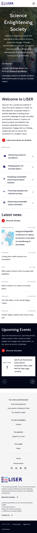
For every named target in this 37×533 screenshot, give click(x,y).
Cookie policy (6, 529)
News (18, 448)
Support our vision (18, 436)
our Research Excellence (16, 71)
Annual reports (18, 463)
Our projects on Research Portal (18, 408)
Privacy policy (16, 524)
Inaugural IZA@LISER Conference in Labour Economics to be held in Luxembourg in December (25, 238)
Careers (18, 424)
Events (18, 458)
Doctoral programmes (18, 404)
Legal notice (26, 524)
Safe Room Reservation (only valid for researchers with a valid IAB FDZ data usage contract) (23, 365)
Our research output (18, 412)
